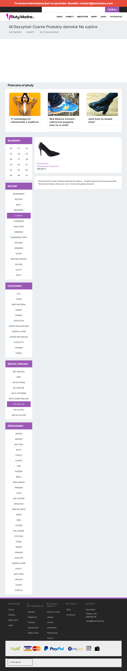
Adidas (18, 433)
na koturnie (19, 382)
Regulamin (32, 617)
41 (27, 164)
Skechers (19, 574)
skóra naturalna (19, 337)
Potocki (19, 536)
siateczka (19, 321)
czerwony (18, 221)
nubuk (18, 310)
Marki (103, 17)
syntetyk (19, 342)
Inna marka (19, 482)
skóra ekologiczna (19, 326)
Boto (18, 450)
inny (19, 377)
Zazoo (18, 585)
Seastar (19, 558)
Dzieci (11, 609)
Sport (11, 625)
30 (11, 148)
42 (11, 170)
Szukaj (112, 9)
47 (27, 175)
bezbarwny (19, 194)
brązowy (18, 210)
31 (19, 148)
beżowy (19, 199)
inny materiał (19, 304)
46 (19, 175)
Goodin (18, 471)
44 (26, 170)
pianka (18, 315)
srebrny (18, 248)
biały (18, 205)
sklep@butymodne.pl (95, 621)
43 (19, 170)
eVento (18, 590)
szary (19, 253)
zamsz (18, 353)
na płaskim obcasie (19, 398)
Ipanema (19, 487)
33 (11, 154)
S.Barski (19, 552)
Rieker (19, 547)
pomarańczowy (19, 237)
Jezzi (18, 493)
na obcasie (18, 388)
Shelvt (18, 568)
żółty (19, 275)
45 (11, 175)
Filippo (18, 460)
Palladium (18, 531)
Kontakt (31, 612)
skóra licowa (19, 331)
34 (19, 154)
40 (19, 164)
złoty (19, 270)
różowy (19, 243)
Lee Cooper (18, 498)
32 (27, 148)
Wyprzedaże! (116, 17)
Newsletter (90, 609)
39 (11, 164)
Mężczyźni (13, 620)
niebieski (18, 232)
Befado (18, 439)
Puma (19, 541)
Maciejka (19, 504)
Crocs (18, 455)
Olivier (18, 525)
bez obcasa (19, 371)
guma (19, 299)
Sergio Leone (18, 563)
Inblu (19, 477)
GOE (19, 466)
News (19, 514)
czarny (19, 215)
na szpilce (18, 404)
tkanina (19, 348)
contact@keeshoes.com (96, 3)
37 (19, 159)
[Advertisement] (63, 60)
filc (19, 294)
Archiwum (71, 615)
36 (11, 159)
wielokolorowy (19, 259)
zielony (19, 264)
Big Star (19, 444)
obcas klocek (19, 415)
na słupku (18, 410)
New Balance (19, 509)
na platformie (18, 393)
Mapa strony (33, 633)
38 (27, 159)
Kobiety (12, 615)
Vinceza (19, 579)
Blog (68, 609)
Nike (19, 520)
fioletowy (18, 226)
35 (27, 154)
